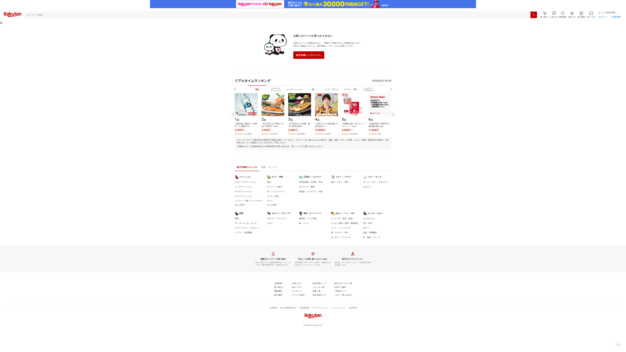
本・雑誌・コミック (372, 237)
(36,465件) (301, 134)
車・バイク (304, 223)
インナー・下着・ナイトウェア (248, 201)
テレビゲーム (369, 218)
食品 (269, 182)
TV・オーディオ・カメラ (246, 223)
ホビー (366, 228)
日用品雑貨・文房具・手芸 (310, 182)
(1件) (379, 134)
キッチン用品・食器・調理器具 (344, 223)
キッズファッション (243, 191)
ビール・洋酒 (273, 196)
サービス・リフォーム (340, 237)
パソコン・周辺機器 (243, 232)
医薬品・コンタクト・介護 (310, 191)
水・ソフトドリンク (275, 191)
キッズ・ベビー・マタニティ (375, 182)
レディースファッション (245, 182)
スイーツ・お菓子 (275, 187)
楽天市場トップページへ (308, 55)
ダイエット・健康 (307, 187)
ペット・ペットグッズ (340, 228)
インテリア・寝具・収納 (341, 218)
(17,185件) (248, 134)
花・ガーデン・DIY (339, 232)
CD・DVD (367, 223)
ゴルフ (270, 223)
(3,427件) (273, 134)
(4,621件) (327, 134)
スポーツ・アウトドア (276, 218)
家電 (237, 218)
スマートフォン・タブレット (247, 228)
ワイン (270, 201)
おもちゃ (367, 187)
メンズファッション (243, 187)
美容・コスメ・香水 (340, 182)
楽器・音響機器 (370, 232)
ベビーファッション (243, 196)
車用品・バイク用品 (308, 218)
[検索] (533, 15)
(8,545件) (354, 134)
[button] (554, 14)
